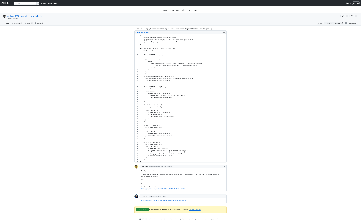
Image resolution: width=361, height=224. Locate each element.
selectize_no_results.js (31, 16)
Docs (183, 219)
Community (178, 219)
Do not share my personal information (212, 219)
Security (166, 219)
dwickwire (145, 196)
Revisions (18, 23)
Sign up (356, 3)
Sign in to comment (195, 209)
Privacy (161, 219)
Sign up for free (142, 210)
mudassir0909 (13, 16)
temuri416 (145, 166)
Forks (40, 23)
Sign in (348, 3)
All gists (43, 3)
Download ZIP (353, 23)
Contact (189, 219)
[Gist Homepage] (7, 3)
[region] (180, 98)
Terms (155, 219)
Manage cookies (196, 219)
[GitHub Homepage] (140, 219)
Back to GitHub (52, 3)
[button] (342, 23)
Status (171, 219)
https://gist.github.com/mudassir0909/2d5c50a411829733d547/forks (163, 189)
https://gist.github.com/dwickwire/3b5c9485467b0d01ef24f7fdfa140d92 (164, 200)
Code (7, 23)
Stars (29, 23)
